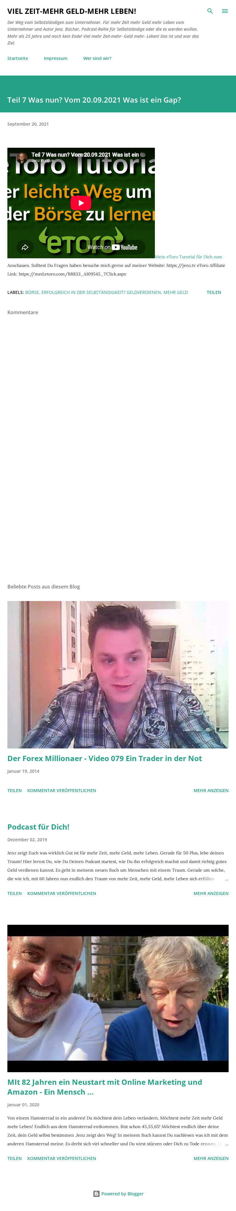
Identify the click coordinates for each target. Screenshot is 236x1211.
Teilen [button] (214, 292)
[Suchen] (210, 11)
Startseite (17, 58)
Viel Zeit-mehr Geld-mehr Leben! (71, 11)
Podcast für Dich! (38, 827)
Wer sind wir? (97, 58)
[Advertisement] (118, 521)
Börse (32, 292)
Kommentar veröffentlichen (61, 790)
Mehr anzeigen (211, 790)
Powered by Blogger (122, 1194)
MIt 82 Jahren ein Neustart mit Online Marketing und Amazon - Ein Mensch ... (104, 1087)
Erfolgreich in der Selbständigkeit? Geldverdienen (101, 292)
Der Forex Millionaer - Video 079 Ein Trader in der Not (104, 758)
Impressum (55, 58)
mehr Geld (175, 292)
